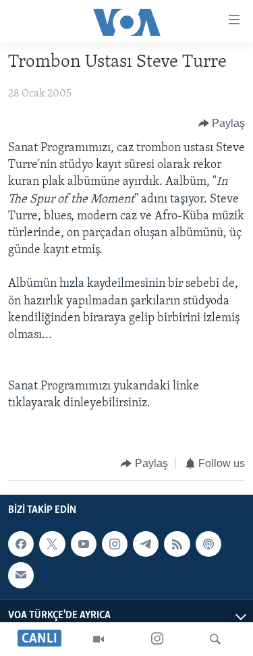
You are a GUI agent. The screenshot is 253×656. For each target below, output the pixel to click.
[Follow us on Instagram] (115, 544)
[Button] (222, 123)
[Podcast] (208, 544)
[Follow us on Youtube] (83, 544)
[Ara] (215, 639)
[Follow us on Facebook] (21, 544)
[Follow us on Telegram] (146, 544)
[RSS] (177, 544)
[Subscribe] (21, 575)
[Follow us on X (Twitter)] (52, 544)
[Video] (98, 639)
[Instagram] (157, 639)
